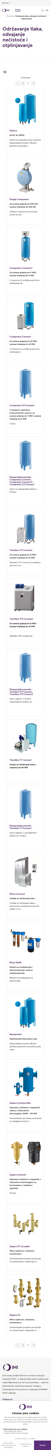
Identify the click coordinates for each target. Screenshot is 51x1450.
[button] (17, 83)
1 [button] (23, 83)
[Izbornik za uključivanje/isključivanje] (47, 10)
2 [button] (28, 83)
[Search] (43, 10)
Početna (10, 16)
